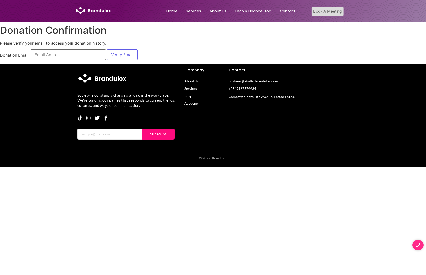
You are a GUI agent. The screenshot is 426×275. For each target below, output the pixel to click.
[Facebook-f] (105, 118)
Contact (288, 11)
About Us (218, 11)
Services (193, 11)
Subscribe (158, 134)
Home (172, 11)
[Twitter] (97, 118)
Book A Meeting (327, 11)
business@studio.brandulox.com (253, 81)
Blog (187, 96)
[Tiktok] (79, 118)
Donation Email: (14, 55)
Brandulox (219, 158)
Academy (191, 103)
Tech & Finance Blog (253, 11)
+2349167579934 (242, 88)
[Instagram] (88, 118)
